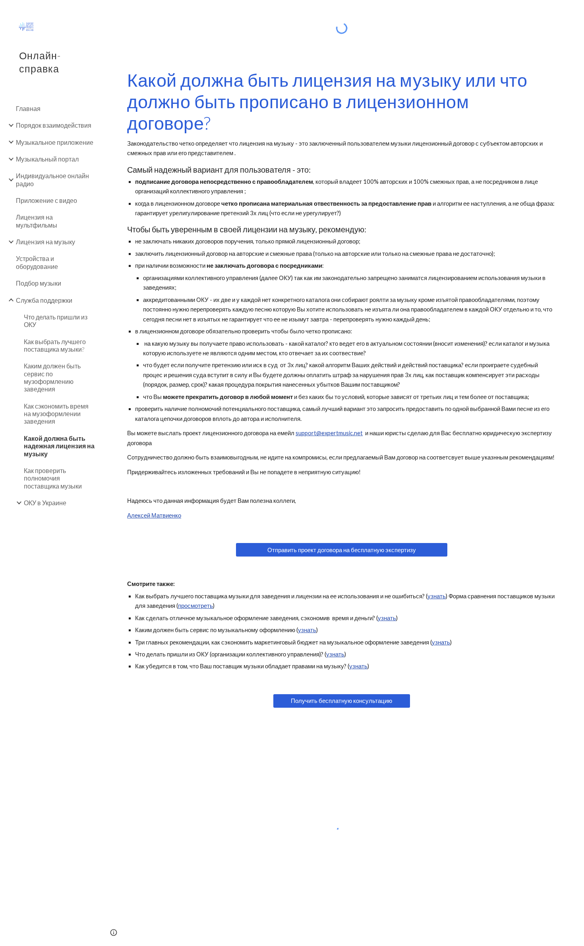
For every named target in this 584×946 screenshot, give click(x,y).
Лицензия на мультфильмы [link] (36, 220)
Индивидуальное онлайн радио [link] (52, 179)
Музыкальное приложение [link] (54, 142)
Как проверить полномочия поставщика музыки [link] (53, 478)
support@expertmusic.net (329, 433)
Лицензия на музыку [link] (45, 241)
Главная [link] (28, 108)
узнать (436, 596)
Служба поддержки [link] (44, 300)
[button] (574, 11)
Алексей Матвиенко (154, 515)
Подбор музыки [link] (38, 283)
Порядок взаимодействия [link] (53, 125)
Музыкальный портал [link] (47, 159)
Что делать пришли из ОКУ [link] (55, 320)
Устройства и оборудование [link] (37, 262)
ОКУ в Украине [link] (45, 502)
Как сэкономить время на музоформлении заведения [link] (56, 413)
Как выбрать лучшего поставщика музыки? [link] (55, 345)
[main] (341, 295)
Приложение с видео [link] (46, 200)
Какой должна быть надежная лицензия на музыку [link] (59, 445)
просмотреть (195, 605)
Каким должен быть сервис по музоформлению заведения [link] (52, 377)
